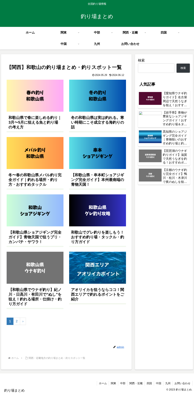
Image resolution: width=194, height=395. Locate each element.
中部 (122, 383)
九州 (168, 383)
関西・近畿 (136, 383)
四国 (149, 383)
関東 (113, 383)
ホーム (103, 383)
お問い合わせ (182, 383)
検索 (141, 60)
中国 (158, 383)
